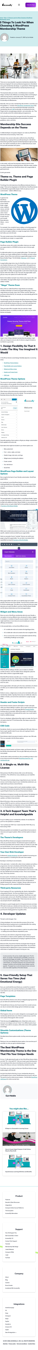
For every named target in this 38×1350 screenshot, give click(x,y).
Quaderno (8, 1324)
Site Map (5, 1343)
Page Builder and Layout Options (13, 366)
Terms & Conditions (22, 1343)
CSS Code (6, 375)
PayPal (7, 1321)
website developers (12, 855)
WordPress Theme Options (11, 363)
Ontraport (8, 1316)
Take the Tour (31, 5)
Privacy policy (12, 1343)
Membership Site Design (11, 1246)
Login (6, 1255)
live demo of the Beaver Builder (9, 506)
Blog (5, 17)
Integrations (8, 1205)
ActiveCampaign (9, 1307)
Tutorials (7, 1244)
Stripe (6, 1318)
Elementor (24, 258)
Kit (6, 1310)
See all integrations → (11, 1332)
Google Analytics (29, 709)
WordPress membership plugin (25, 105)
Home (1, 17)
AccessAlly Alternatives (11, 1213)
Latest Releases (9, 1249)
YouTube (7, 1257)
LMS (13, 109)
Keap (6, 1313)
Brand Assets (9, 1285)
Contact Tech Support (11, 1241)
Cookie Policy (31, 1343)
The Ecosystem (9, 1210)
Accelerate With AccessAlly (12, 1288)
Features (7, 1199)
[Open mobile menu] (19, 5)
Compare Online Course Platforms (14, 1208)
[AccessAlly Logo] (7, 4)
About (7, 1277)
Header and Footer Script (10, 372)
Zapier (7, 1329)
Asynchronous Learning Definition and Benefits (18, 1171)
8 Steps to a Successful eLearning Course (16, 1128)
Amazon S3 (8, 1327)
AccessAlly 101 (9, 1238)
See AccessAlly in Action (11, 1235)
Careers (7, 1282)
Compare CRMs (9, 1252)
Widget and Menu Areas (10, 369)
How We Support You (11, 1233)
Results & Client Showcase (12, 1202)
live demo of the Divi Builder (20, 540)
